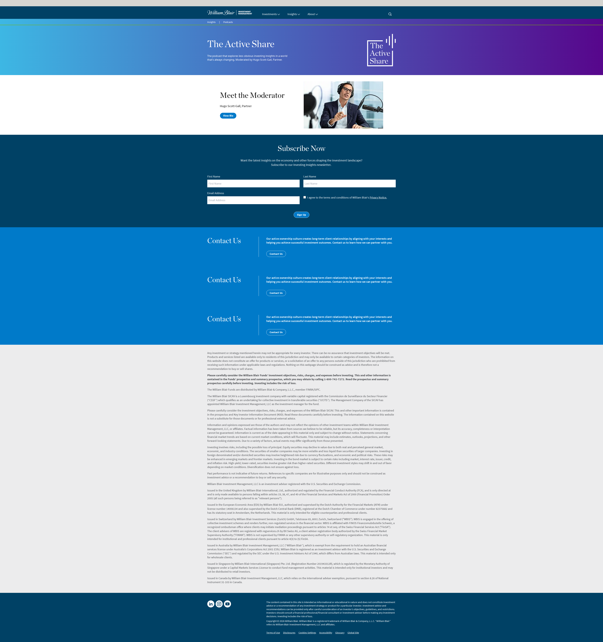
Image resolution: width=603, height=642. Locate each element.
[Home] (232, 12)
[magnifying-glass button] (390, 12)
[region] (301, 636)
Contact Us (276, 254)
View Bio (228, 115)
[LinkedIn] (210, 603)
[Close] (598, 636)
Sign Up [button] (301, 214)
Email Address (215, 193)
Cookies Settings (463, 636)
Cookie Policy (268, 635)
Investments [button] (269, 14)
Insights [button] (292, 14)
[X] (219, 603)
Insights (211, 22)
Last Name (309, 176)
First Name (213, 176)
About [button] (311, 14)
